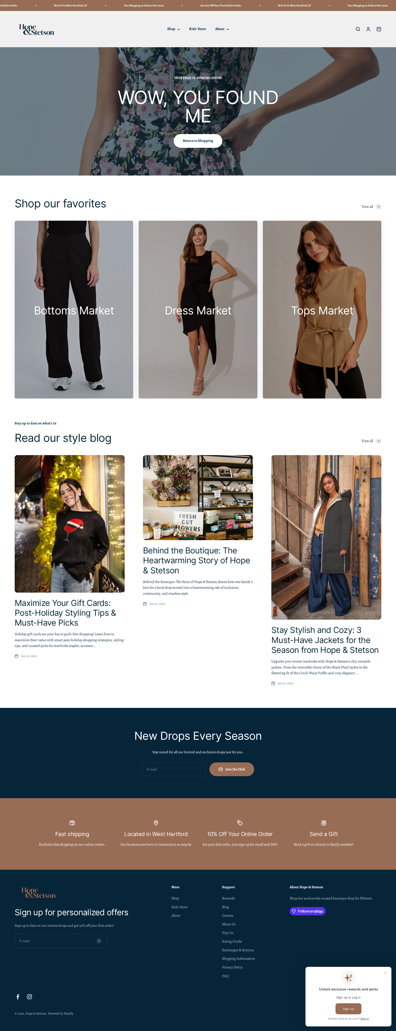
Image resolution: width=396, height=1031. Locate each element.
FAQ (225, 976)
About (219, 29)
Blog (225, 907)
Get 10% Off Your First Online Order (180, 5)
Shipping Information (238, 958)
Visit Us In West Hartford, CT (30, 5)
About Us (229, 924)
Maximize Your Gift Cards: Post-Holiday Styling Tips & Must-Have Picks (65, 613)
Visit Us (228, 932)
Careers (227, 915)
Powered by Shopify (60, 1013)
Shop (171, 29)
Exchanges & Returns (238, 950)
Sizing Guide (232, 941)
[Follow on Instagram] (29, 997)
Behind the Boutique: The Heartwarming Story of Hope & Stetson (196, 560)
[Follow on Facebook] (18, 997)
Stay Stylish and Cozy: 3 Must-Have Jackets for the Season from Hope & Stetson (325, 640)
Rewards (228, 898)
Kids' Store (197, 29)
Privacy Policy (232, 967)
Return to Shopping (198, 140)
